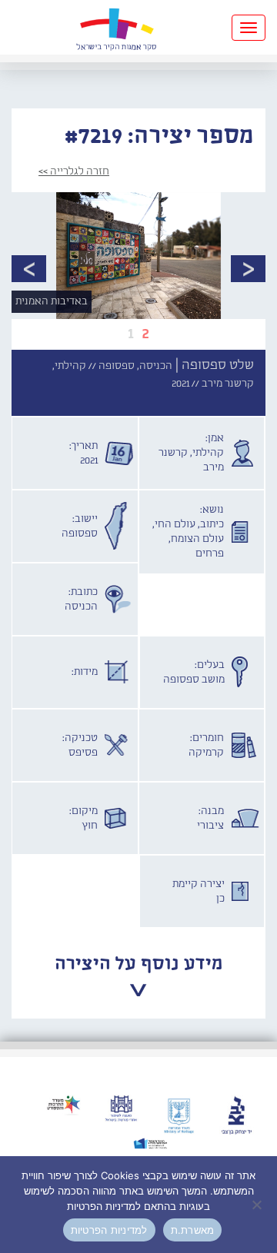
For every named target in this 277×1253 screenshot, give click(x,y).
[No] (257, 1204)
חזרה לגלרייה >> (73, 171)
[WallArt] (116, 27)
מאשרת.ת (193, 1230)
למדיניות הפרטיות (109, 1230)
